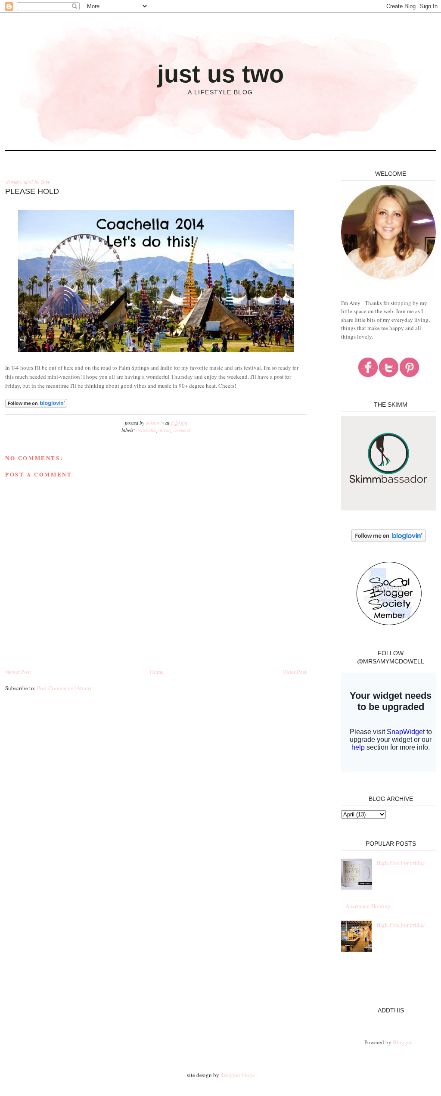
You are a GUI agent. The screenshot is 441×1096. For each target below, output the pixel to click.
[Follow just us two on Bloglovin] (36, 405)
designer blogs (237, 1075)
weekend (181, 430)
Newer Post (18, 672)
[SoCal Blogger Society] (388, 624)
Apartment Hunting (368, 906)
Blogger (402, 1042)
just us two (220, 73)
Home (157, 672)
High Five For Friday (400, 862)
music (164, 430)
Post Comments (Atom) (64, 688)
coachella (146, 430)
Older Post (295, 672)
